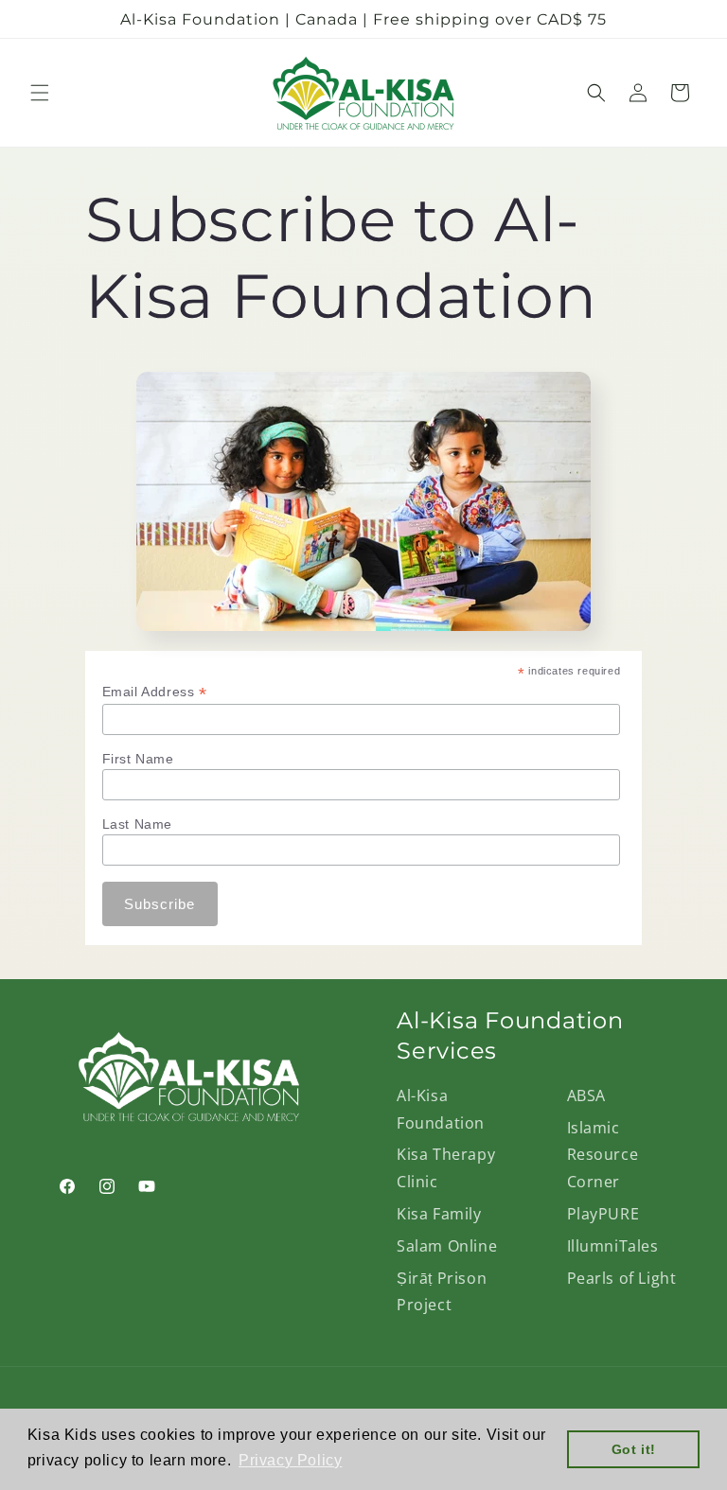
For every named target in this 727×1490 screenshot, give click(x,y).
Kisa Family (439, 1213)
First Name (138, 758)
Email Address (154, 692)
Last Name (137, 824)
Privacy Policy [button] (290, 1460)
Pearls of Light (622, 1278)
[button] (40, 93)
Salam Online (447, 1246)
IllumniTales (613, 1246)
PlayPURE (603, 1213)
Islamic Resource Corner (603, 1155)
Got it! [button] (634, 1449)
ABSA (586, 1095)
